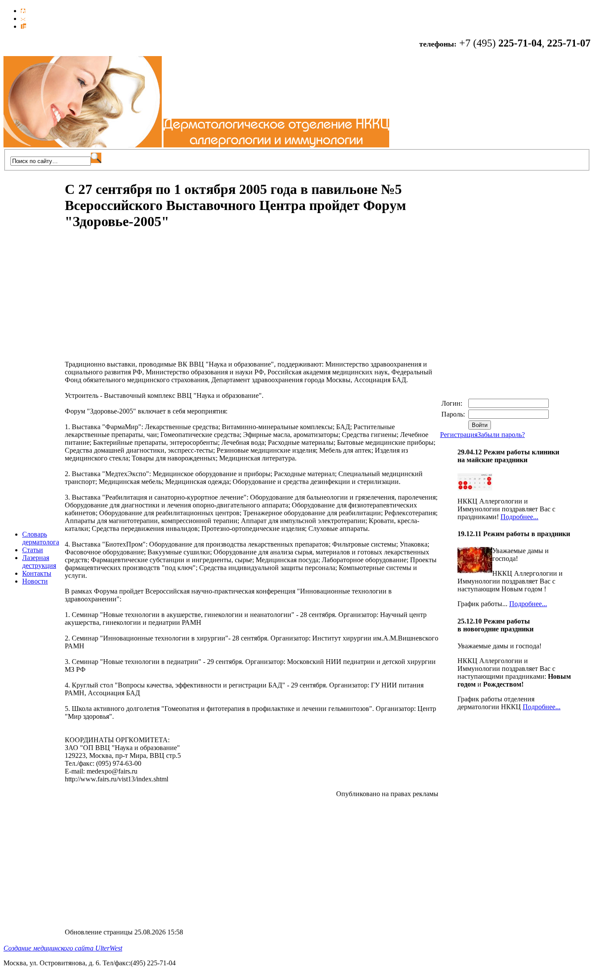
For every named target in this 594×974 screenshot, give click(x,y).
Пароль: (454, 414)
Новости (35, 581)
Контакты (36, 573)
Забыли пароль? (501, 434)
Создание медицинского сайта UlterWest (62, 948)
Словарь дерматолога (40, 538)
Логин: (452, 403)
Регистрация (458, 434)
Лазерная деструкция (39, 561)
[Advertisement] (138, 299)
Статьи (32, 550)
